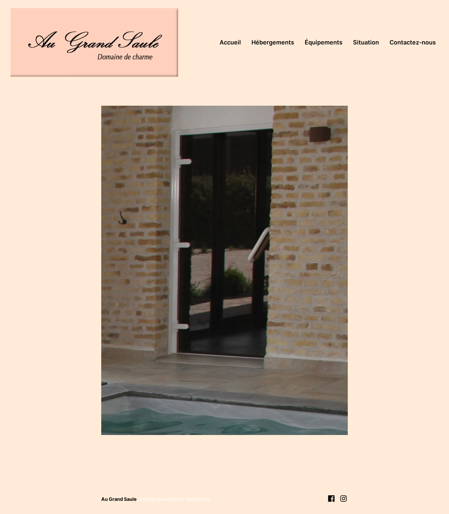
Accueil (230, 42)
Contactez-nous (413, 42)
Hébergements (272, 42)
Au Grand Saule (119, 499)
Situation (366, 42)
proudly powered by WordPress (174, 499)
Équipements (324, 42)
